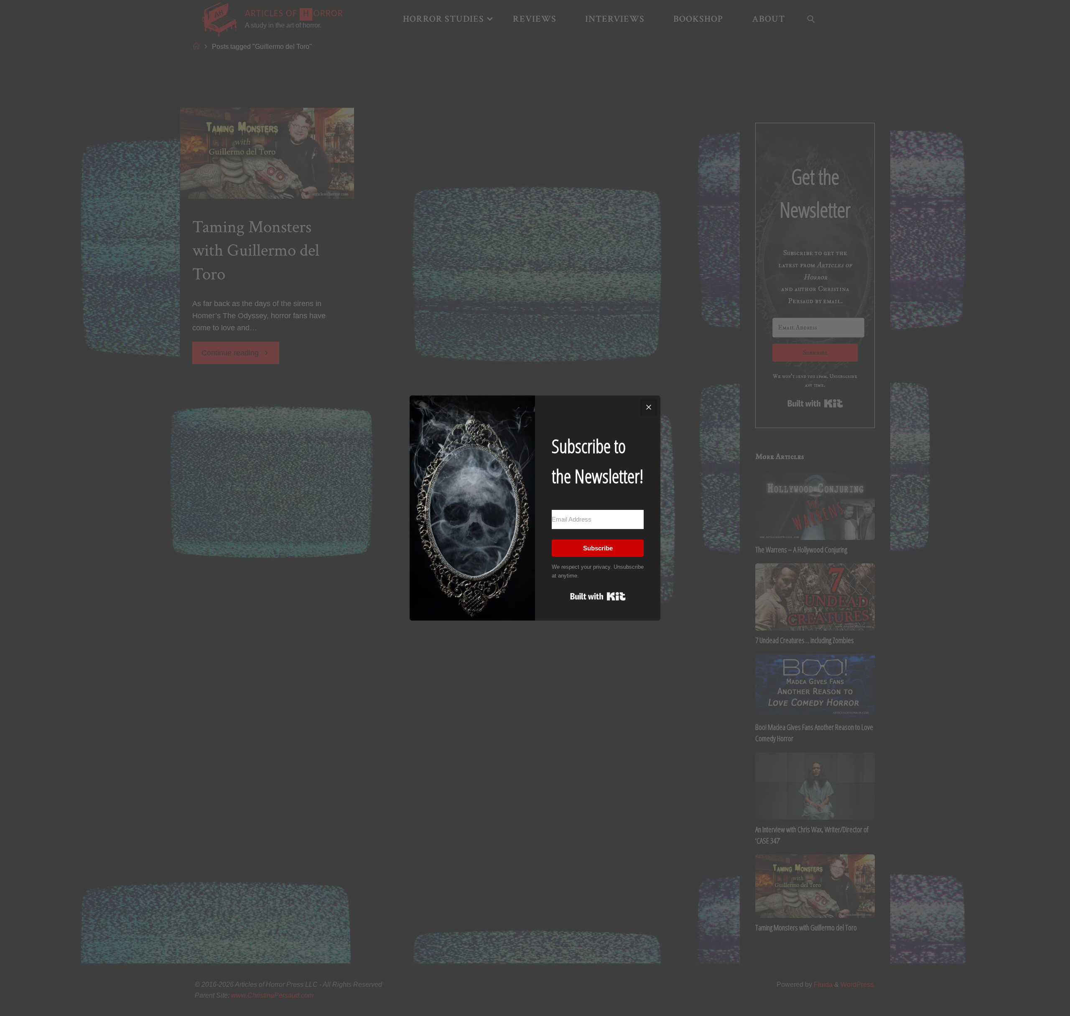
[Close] (648, 407)
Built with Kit (598, 596)
